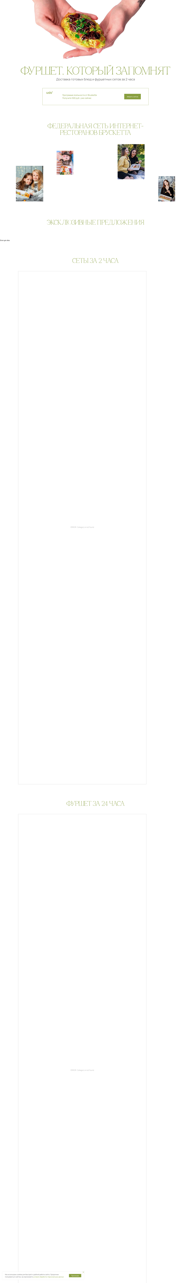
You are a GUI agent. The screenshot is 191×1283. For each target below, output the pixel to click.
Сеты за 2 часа (34, 4)
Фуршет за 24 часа (51, 4)
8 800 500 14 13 (169, 3)
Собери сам (67, 4)
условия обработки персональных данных (48, 1277)
